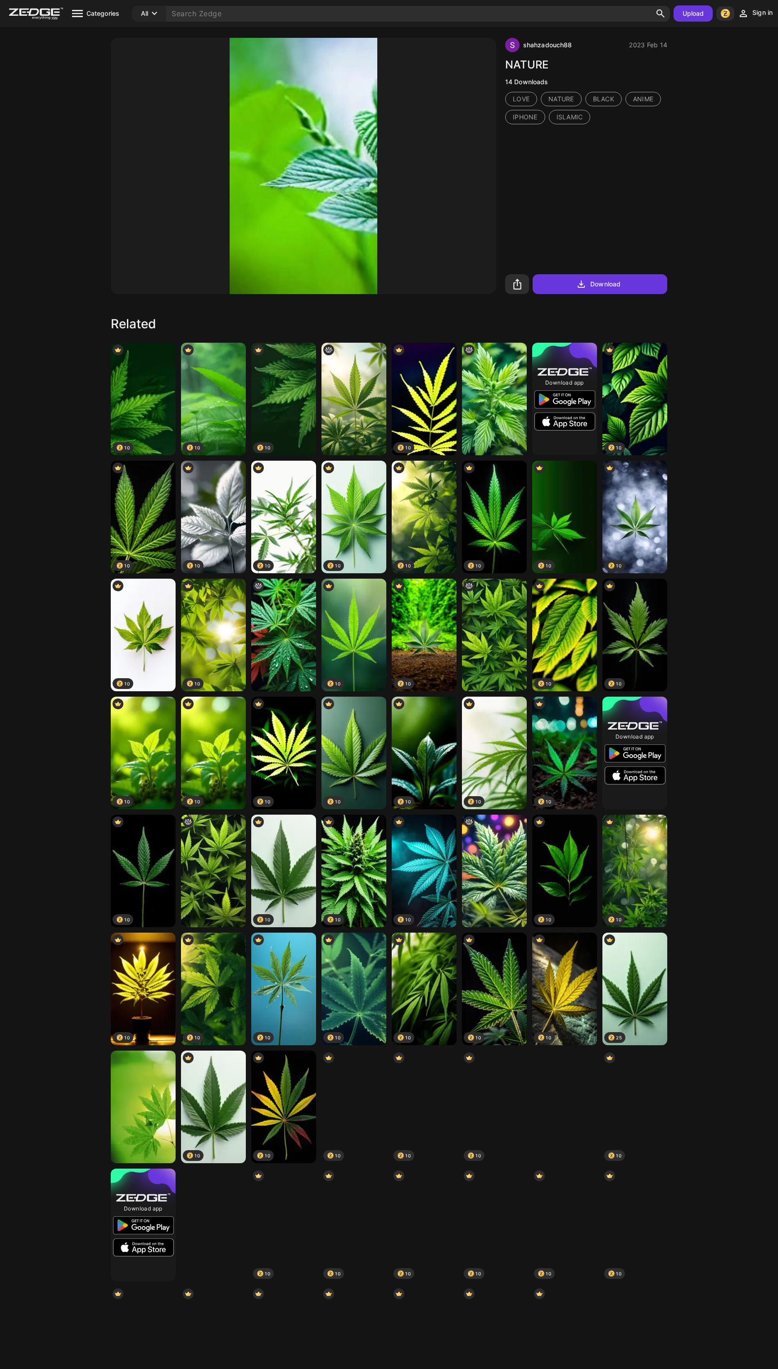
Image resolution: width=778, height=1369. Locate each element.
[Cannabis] (564, 1107)
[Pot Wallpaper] (213, 1225)
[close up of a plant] (494, 399)
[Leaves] (143, 1107)
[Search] (660, 13)
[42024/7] (494, 635)
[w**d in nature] (353, 399)
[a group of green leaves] (213, 871)
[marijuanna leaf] (494, 871)
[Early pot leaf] (283, 635)
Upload (693, 13)
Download (605, 284)
